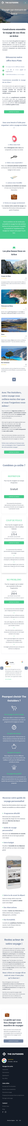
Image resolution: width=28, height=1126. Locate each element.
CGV (20, 1120)
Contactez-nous (13, 1041)
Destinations (5, 1072)
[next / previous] (1, 668)
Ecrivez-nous (5, 1106)
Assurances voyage (7, 1092)
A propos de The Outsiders (9, 1086)
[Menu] (25, 3)
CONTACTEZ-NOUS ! (14, 112)
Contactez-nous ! (14, 496)
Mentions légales (11, 1120)
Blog (3, 1109)
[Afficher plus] (14, 379)
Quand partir (5, 1075)
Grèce (5, 21)
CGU (17, 1120)
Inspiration (5, 1069)
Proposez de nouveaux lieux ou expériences (13, 1095)
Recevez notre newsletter (9, 1089)
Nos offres (5, 1078)
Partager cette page (7, 1098)
